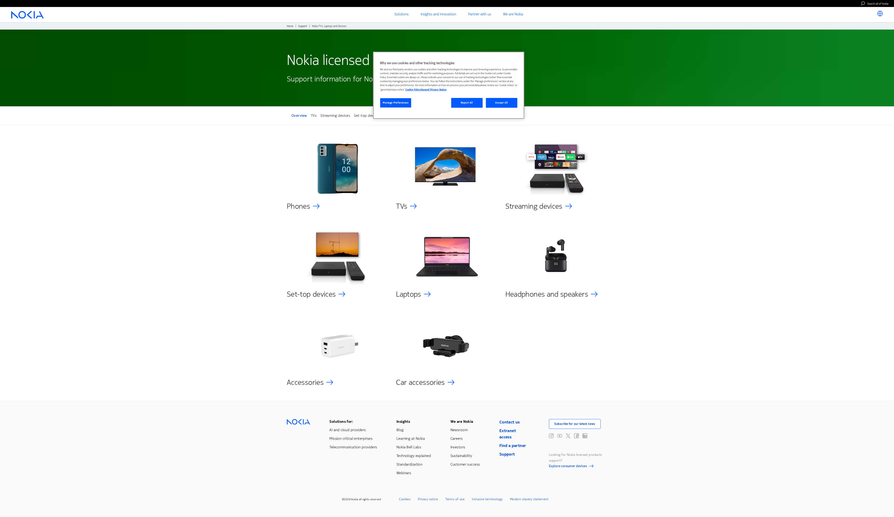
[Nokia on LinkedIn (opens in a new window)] (584, 435)
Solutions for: (341, 421)
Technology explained (413, 455)
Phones (298, 206)
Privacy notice (428, 499)
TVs (314, 115)
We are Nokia (461, 421)
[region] (448, 85)
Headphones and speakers (546, 294)
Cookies (404, 499)
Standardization (409, 464)
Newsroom (459, 430)
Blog (400, 430)
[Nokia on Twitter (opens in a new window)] (568, 435)
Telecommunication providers (353, 447)
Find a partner (512, 445)
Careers (456, 438)
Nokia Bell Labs (408, 447)
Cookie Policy (413, 89)
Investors (457, 447)
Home (290, 26)
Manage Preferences (395, 102)
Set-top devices (367, 115)
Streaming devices (335, 115)
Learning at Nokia (410, 438)
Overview (299, 116)
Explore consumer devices (568, 466)
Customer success (465, 464)
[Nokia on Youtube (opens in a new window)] (559, 435)
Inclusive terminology (487, 499)
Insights (403, 421)
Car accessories (420, 382)
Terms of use (454, 499)
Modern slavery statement (529, 499)
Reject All (467, 102)
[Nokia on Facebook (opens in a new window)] (576, 435)
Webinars (403, 473)
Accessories (305, 382)
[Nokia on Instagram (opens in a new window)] (551, 435)
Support (302, 26)
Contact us (509, 422)
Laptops (408, 294)
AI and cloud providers (347, 430)
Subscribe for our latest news (574, 424)
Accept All (501, 102)
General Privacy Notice (434, 89)
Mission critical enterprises (350, 438)
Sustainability (461, 455)
